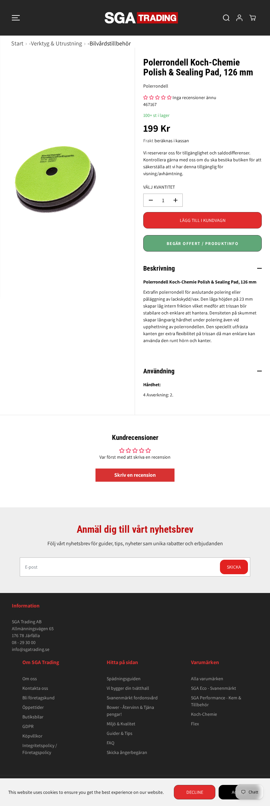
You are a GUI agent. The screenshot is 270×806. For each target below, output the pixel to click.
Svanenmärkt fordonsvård (132, 698)
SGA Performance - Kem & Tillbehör (216, 701)
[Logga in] (239, 18)
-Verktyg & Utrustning (55, 43)
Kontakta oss (35, 688)
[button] (16, 18)
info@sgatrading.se (30, 649)
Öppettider (33, 707)
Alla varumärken (207, 679)
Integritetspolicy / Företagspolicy (39, 748)
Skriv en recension (135, 474)
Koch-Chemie (204, 714)
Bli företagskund (38, 698)
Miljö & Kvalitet (121, 724)
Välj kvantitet (159, 187)
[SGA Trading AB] (133, 18)
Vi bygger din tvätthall (128, 688)
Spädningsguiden (124, 679)
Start (17, 43)
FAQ (110, 743)
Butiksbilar (32, 717)
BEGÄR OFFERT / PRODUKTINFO (202, 243)
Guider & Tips (119, 733)
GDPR (28, 726)
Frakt (148, 141)
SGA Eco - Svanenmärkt (213, 688)
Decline (194, 792)
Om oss (29, 679)
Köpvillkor (32, 736)
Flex (195, 724)
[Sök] (226, 18)
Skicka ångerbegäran (127, 752)
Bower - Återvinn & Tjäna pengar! (130, 710)
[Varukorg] (252, 18)
